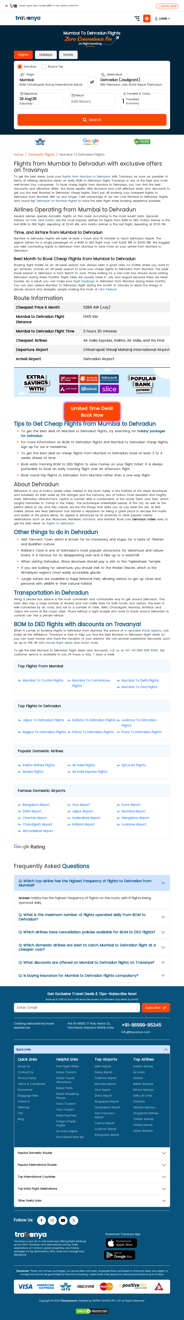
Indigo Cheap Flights (66, 1123)
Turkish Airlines (143, 1119)
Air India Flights (83, 765)
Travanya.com (69, 1300)
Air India (139, 1072)
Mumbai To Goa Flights (140, 687)
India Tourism (66, 1104)
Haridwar (89, 519)
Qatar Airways (143, 1131)
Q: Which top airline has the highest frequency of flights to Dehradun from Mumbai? (85, 883)
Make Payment (66, 1115)
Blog (21, 1119)
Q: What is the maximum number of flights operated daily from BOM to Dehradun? (82, 917)
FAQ (20, 1113)
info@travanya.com (136, 1032)
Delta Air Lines (142, 1095)
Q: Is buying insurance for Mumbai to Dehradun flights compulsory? (78, 975)
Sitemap (23, 1107)
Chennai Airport (35, 818)
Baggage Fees (28, 1095)
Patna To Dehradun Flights (93, 732)
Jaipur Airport (82, 811)
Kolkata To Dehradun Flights (94, 720)
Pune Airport (131, 804)
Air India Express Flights (89, 771)
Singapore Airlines (145, 1113)
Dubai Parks (64, 1088)
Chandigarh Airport (37, 824)
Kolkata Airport (83, 824)
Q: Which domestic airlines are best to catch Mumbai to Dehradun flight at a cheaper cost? (87, 947)
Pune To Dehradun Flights (142, 732)
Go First (31, 220)
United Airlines (143, 1125)
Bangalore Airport (36, 804)
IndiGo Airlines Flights (39, 765)
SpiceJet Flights (134, 765)
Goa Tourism (65, 1109)
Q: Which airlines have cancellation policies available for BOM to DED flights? (87, 932)
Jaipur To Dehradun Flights (43, 720)
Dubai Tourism (66, 1072)
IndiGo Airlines (143, 1066)
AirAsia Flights (33, 771)
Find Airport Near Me (70, 1137)
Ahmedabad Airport (38, 831)
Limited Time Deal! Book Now (92, 411)
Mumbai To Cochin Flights (43, 680)
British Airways (143, 1084)
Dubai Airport (103, 1072)
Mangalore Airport (135, 818)
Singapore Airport (107, 1101)
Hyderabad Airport (86, 818)
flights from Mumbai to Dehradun (86, 176)
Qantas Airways (144, 1107)
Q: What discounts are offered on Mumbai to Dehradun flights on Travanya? (86, 962)
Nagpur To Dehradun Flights (44, 732)
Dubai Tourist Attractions (65, 1080)
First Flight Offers (67, 1066)
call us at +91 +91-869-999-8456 (134, 650)
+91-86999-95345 (141, 1025)
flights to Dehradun (60, 523)
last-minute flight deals (55, 643)
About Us (24, 1066)
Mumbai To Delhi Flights (140, 680)
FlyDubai (139, 1101)
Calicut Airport (104, 1123)
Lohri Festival (107, 289)
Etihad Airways (143, 1090)
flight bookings (83, 281)
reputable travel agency (145, 630)
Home (18, 154)
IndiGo (50, 220)
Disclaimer (25, 1090)
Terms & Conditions (31, 1084)
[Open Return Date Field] (92, 101)
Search (8, 3)
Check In (24, 1101)
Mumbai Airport (134, 811)
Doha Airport (103, 1095)
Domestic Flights (41, 154)
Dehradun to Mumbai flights (57, 201)
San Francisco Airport (105, 1115)
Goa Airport (81, 804)
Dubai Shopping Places (67, 1096)
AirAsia (138, 1078)
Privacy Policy (27, 1078)
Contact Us (25, 1072)
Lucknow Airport (134, 824)
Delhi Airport (32, 811)
